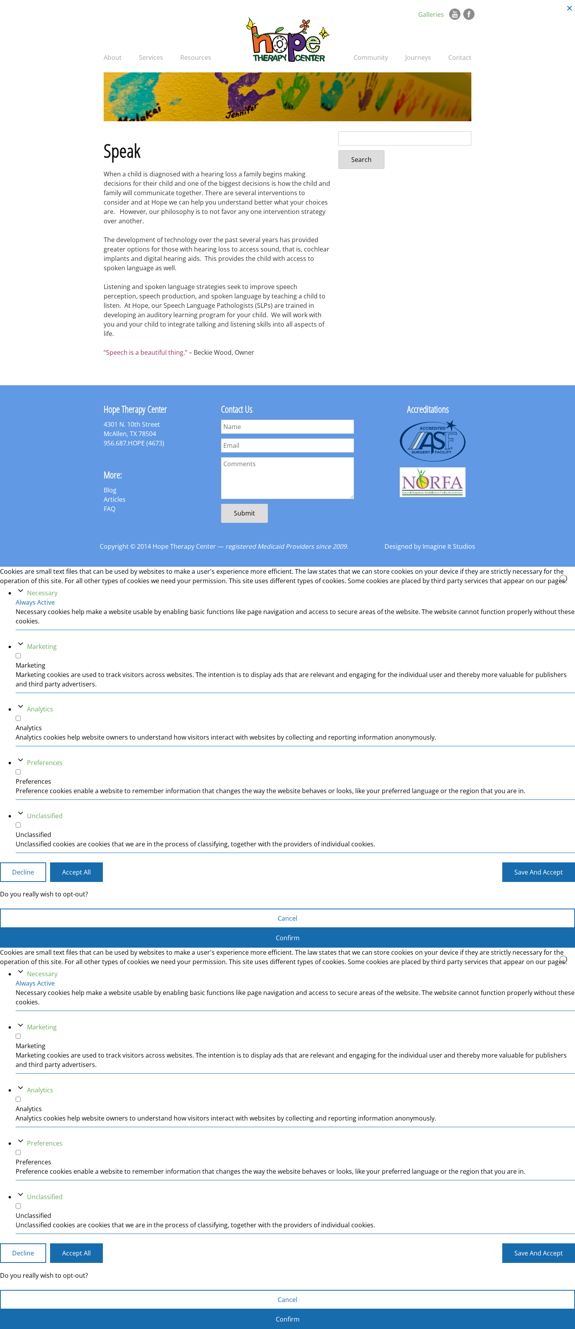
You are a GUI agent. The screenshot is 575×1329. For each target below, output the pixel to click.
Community (371, 57)
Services (151, 57)
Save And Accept (538, 871)
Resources (195, 57)
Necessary (42, 593)
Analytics (40, 708)
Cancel (287, 918)
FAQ (109, 509)
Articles (115, 499)
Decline (23, 871)
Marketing (42, 646)
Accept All (76, 871)
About (113, 57)
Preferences (45, 762)
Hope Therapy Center (287, 39)
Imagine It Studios (448, 546)
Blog (110, 490)
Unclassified (45, 815)
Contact (459, 57)
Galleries (431, 14)
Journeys (418, 57)
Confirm (288, 938)
